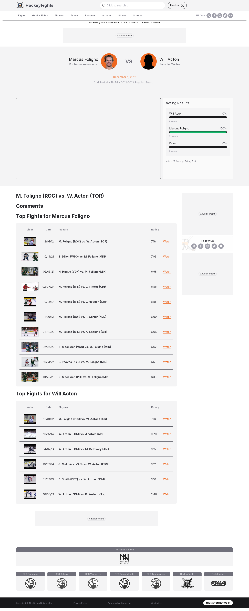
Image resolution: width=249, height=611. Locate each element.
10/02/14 (48, 464)
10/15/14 (48, 434)
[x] (208, 15)
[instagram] (219, 15)
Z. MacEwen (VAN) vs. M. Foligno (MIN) (85, 347)
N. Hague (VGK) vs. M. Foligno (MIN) (83, 271)
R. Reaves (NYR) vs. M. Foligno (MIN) (83, 362)
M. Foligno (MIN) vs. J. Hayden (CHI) (83, 301)
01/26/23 (48, 377)
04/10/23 (48, 332)
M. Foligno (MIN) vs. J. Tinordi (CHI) (82, 286)
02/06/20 (49, 347)
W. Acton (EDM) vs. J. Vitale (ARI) (80, 434)
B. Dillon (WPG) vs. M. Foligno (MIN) (82, 256)
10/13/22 (48, 362)
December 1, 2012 (124, 77)
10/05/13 (48, 494)
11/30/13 (48, 316)
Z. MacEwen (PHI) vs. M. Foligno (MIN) (84, 377)
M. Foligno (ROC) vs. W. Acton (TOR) (83, 241)
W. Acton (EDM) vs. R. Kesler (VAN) (82, 494)
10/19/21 (48, 256)
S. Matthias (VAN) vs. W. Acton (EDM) (83, 464)
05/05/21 (48, 271)
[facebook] (214, 15)
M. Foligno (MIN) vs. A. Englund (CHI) (83, 332)
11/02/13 (48, 479)
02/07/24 (49, 286)
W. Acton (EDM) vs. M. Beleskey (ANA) (84, 449)
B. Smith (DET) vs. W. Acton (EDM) (81, 479)
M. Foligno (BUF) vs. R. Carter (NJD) (82, 316)
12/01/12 (48, 241)
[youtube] (230, 15)
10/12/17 (48, 301)
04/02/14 (48, 449)
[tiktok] (225, 15)
